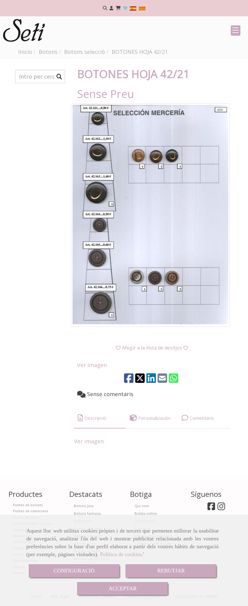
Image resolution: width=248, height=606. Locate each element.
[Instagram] (221, 508)
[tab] (100, 418)
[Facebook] (211, 508)
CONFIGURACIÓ (74, 571)
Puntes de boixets (28, 505)
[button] (111, 8)
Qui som (142, 505)
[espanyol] (133, 8)
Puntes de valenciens (30, 511)
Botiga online (146, 513)
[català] (142, 8)
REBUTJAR (171, 571)
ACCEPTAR (123, 588)
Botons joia (83, 505)
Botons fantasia (87, 513)
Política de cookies (121, 554)
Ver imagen (92, 365)
